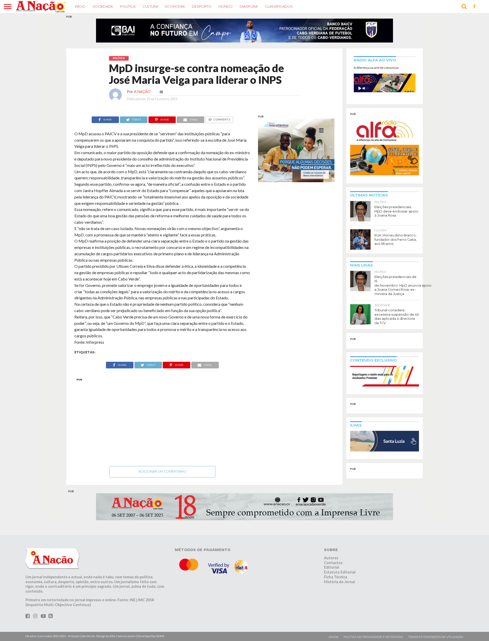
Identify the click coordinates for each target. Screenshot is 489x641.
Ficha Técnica (335, 580)
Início (80, 6)
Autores (331, 561)
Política (127, 6)
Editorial (331, 570)
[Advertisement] (162, 423)
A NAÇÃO (142, 94)
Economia (175, 6)
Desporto (201, 6)
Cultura (150, 6)
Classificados (279, 6)
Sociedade (102, 6)
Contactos (333, 566)
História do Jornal (339, 585)
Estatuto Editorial (340, 575)
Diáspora (249, 6)
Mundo (226, 6)
